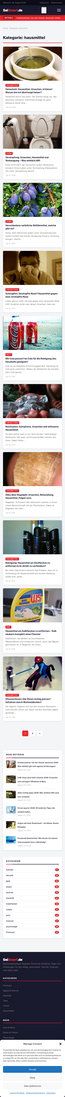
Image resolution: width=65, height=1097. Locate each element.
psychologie (11, 926)
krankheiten (11, 904)
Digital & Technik (10, 990)
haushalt (10, 898)
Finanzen (10, 932)
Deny (32, 1077)
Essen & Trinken (10, 1032)
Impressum (50, 1093)
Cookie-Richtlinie (17, 1093)
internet (10, 921)
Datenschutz (56, 3)
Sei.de (12, 10)
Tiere (5, 1000)
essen (9, 887)
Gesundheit (8, 1011)
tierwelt (9, 875)
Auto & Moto (9, 1027)
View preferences (32, 1086)
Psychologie (8, 1037)
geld (8, 881)
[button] (60, 1043)
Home (5, 28)
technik (9, 892)
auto (8, 915)
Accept (32, 1069)
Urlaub (6, 1005)
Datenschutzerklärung (35, 1093)
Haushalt (7, 995)
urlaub (9, 909)
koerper (9, 869)
